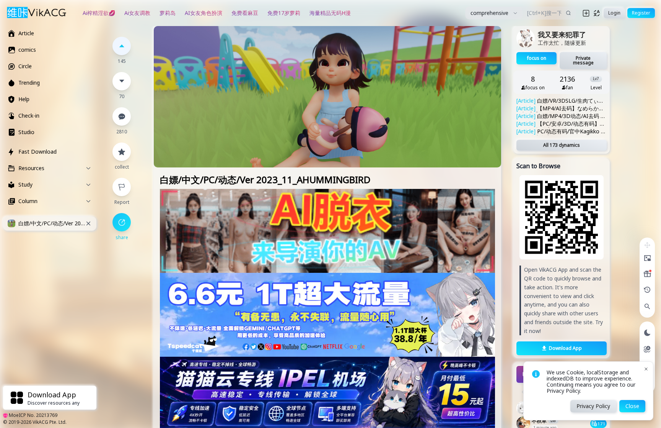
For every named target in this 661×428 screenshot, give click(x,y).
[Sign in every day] (647, 274)
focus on (536, 58)
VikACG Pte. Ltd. (50, 422)
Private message (583, 60)
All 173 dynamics (561, 145)
